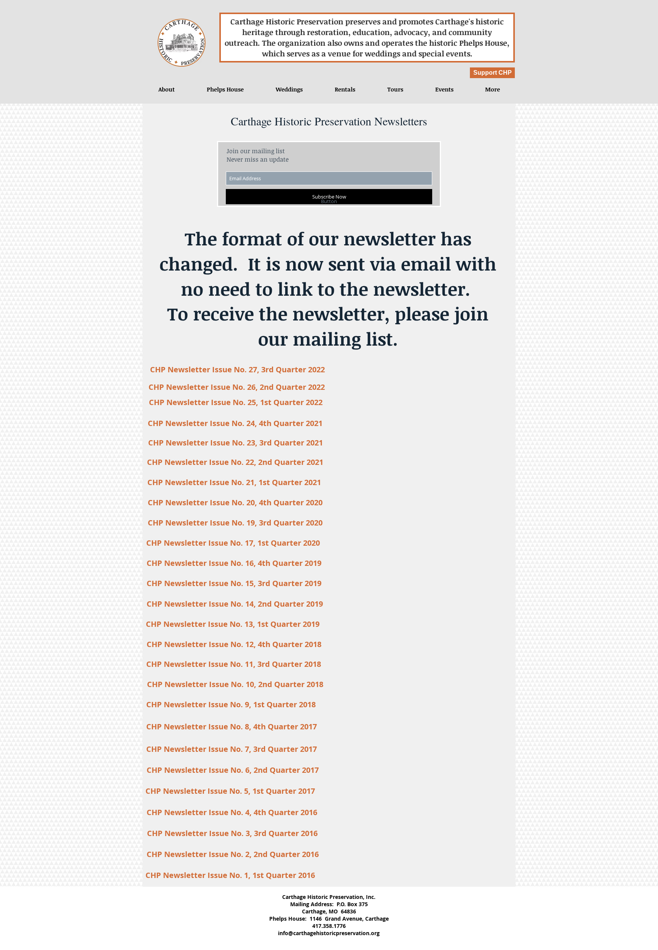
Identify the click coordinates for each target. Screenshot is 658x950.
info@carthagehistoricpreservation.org (329, 933)
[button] (444, 89)
